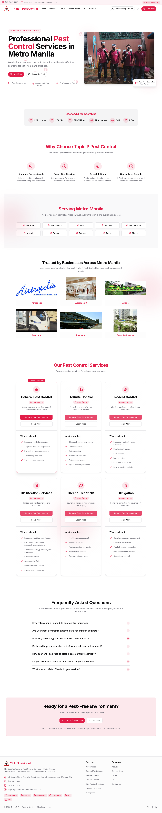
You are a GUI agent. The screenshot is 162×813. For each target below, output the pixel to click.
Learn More (36, 424)
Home (43, 9)
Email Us (96, 720)
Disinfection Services (95, 784)
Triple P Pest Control (25, 8)
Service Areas (74, 9)
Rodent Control (92, 780)
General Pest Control (94, 771)
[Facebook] (152, 807)
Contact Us (116, 784)
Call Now (151, 9)
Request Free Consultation (36, 417)
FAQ (84, 9)
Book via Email (38, 74)
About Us (115, 767)
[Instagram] (156, 807)
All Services (91, 767)
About (62, 9)
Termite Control (92, 775)
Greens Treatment (93, 788)
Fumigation (90, 793)
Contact (92, 9)
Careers (115, 775)
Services (52, 9)
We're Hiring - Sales (124, 9)
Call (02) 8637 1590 (74, 720)
